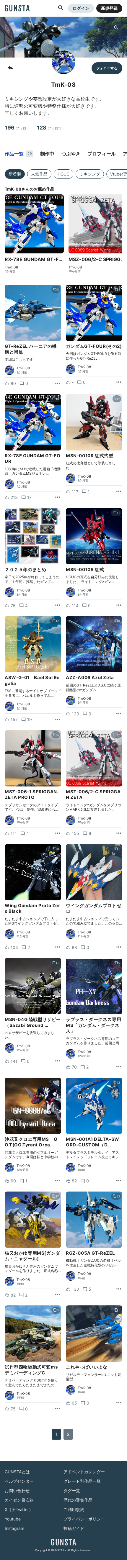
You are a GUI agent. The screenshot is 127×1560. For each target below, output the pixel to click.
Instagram (14, 1528)
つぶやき (70, 154)
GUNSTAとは (17, 1471)
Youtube (13, 1518)
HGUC (63, 173)
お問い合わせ (17, 1490)
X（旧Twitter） (19, 1509)
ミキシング (89, 173)
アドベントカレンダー (84, 1471)
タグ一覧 (72, 1490)
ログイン (81, 8)
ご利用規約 (74, 1509)
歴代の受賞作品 (78, 1499)
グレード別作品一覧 (82, 1481)
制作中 (47, 154)
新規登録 (109, 8)
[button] (61, 8)
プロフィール (101, 154)
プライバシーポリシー (84, 1518)
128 (51, 127)
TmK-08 (11, 267)
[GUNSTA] (17, 8)
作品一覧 (18, 154)
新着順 (15, 173)
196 (17, 127)
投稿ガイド (74, 1528)
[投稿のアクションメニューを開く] (57, 383)
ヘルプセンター (19, 1481)
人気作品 (39, 173)
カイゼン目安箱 (19, 1499)
